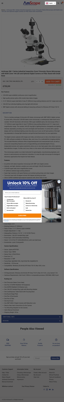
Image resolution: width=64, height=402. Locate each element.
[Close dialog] (59, 181)
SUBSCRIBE (22, 215)
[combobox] (50, 3)
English (51, 3)
